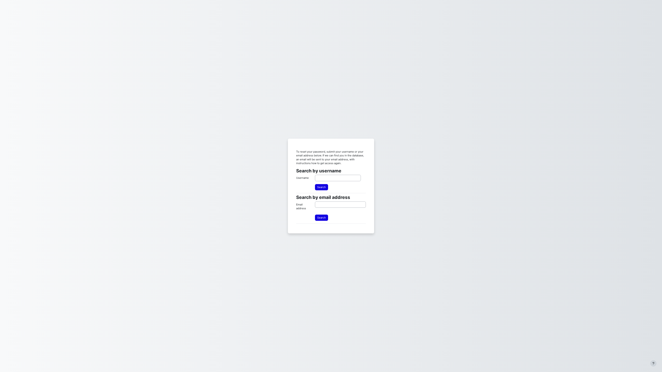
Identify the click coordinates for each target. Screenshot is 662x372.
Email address (301, 206)
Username (302, 177)
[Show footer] (653, 363)
